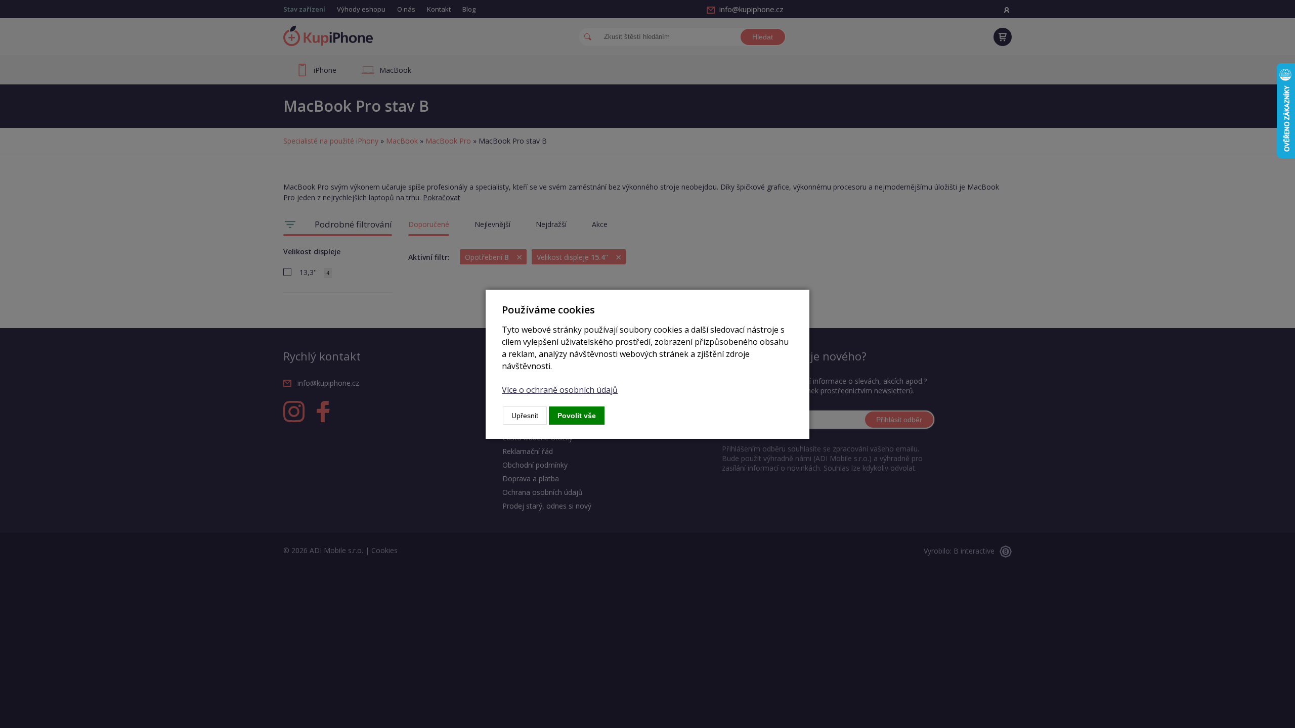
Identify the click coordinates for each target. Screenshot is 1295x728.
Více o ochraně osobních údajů (560, 389)
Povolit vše (576, 416)
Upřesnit (524, 416)
